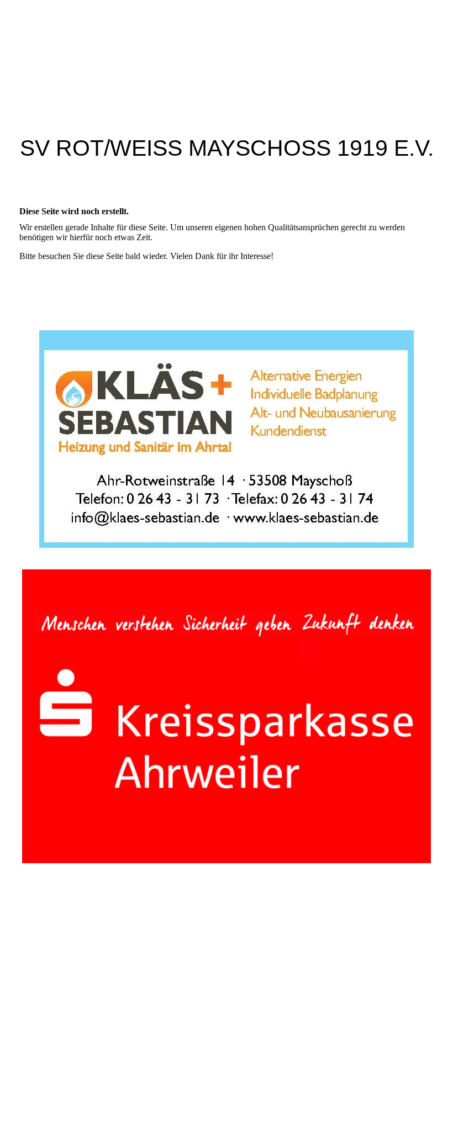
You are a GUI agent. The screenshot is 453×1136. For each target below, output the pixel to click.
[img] (226, 57)
